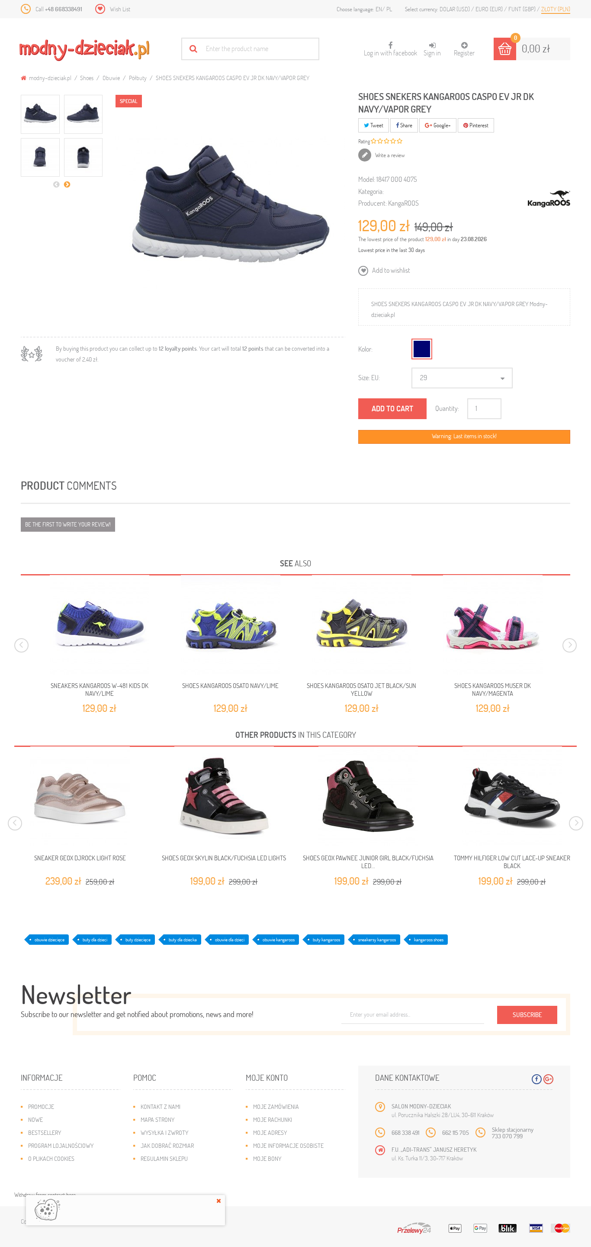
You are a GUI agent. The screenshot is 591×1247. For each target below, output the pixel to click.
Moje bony (267, 1158)
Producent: (372, 202)
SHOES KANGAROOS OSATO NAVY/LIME (230, 685)
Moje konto (267, 1077)
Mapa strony (157, 1119)
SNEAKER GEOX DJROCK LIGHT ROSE (80, 858)
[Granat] (422, 349)
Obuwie (111, 78)
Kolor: (365, 348)
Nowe (35, 1119)
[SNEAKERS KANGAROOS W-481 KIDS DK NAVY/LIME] (99, 625)
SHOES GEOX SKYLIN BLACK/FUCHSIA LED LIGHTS (224, 858)
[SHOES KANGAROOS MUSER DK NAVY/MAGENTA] (493, 625)
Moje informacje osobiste (288, 1145)
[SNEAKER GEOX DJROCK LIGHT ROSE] (79, 796)
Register (464, 52)
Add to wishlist (390, 270)
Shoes (86, 78)
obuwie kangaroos (279, 939)
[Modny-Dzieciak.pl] (84, 50)
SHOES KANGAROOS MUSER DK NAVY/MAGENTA (492, 689)
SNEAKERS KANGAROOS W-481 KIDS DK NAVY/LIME (99, 689)
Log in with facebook (390, 49)
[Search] (193, 49)
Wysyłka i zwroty (164, 1132)
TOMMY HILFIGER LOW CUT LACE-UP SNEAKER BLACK (512, 862)
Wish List (120, 9)
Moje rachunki (272, 1119)
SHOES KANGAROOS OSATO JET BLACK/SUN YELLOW (361, 689)
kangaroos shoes (428, 939)
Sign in (432, 52)
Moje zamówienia (276, 1106)
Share (405, 125)
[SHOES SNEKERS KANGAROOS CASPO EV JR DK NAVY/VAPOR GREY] (40, 114)
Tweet (376, 125)
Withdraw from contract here (45, 1195)
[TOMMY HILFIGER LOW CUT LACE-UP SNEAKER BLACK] (512, 796)
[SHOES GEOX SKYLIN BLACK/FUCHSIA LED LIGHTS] (223, 796)
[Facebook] (537, 1079)
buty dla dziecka (183, 939)
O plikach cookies (51, 1158)
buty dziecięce (138, 939)
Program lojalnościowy (60, 1145)
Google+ (441, 125)
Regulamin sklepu (164, 1158)
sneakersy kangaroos (377, 939)
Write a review (389, 155)
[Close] (218, 1201)
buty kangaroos (326, 939)
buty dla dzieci (95, 939)
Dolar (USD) (455, 9)
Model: (366, 179)
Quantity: (447, 408)
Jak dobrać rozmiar (167, 1145)
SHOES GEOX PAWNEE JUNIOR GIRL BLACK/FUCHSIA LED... (368, 862)
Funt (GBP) (522, 9)
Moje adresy (270, 1132)
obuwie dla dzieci (229, 939)
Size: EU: (369, 377)
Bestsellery (44, 1132)
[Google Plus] (548, 1079)
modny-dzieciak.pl (49, 78)
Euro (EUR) (489, 9)
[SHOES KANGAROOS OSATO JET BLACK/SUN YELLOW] (361, 625)
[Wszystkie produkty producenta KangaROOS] (549, 199)
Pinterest (478, 125)
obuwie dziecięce (49, 939)
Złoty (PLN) (555, 9)
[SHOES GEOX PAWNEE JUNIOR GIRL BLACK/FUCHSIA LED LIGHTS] (368, 796)
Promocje (41, 1106)
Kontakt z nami (160, 1106)
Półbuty (138, 78)
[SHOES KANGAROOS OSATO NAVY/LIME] (230, 625)
